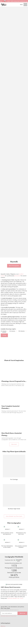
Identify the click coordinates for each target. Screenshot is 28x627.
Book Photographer (14, 265)
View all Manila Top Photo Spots (14, 516)
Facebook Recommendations (13, 563)
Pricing (4, 335)
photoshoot (17, 275)
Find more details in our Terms (15, 598)
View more (14, 444)
